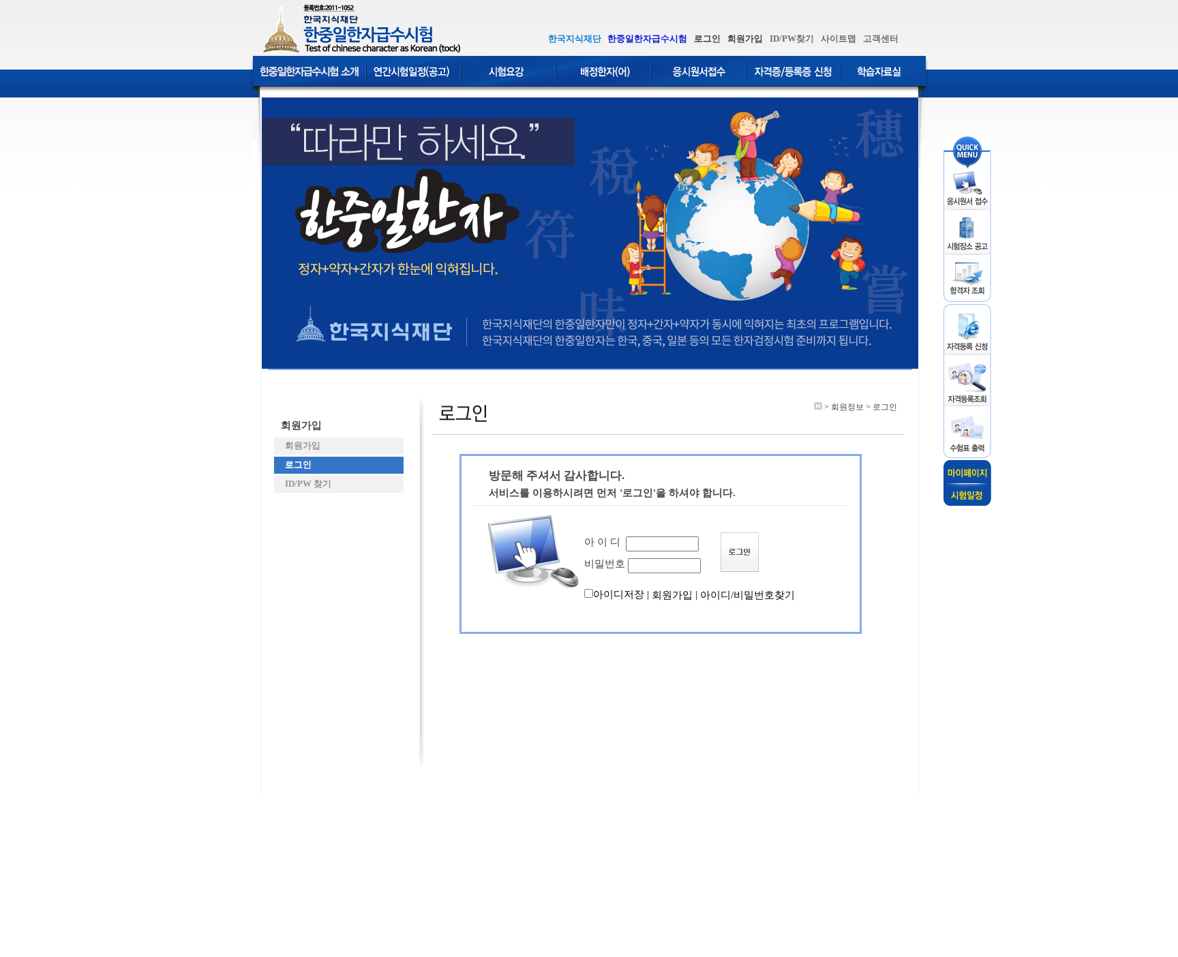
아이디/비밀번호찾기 (747, 595)
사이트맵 (838, 38)
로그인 (707, 38)
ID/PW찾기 (792, 38)
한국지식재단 (574, 38)
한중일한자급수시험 (647, 38)
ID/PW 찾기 (306, 483)
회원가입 (745, 38)
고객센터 (880, 38)
